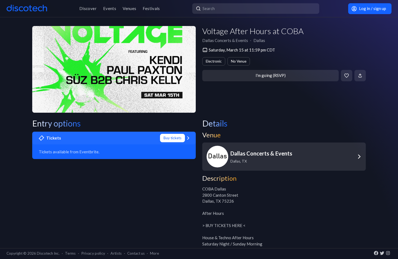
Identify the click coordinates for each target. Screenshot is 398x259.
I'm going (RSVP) (271, 75)
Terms (70, 253)
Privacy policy (93, 253)
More (154, 253)
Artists (116, 253)
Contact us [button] (136, 253)
